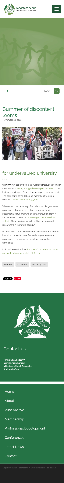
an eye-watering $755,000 (25, 199)
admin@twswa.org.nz (14, 362)
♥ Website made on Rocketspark (42, 467)
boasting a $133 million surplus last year (34, 188)
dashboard (23, 467)
